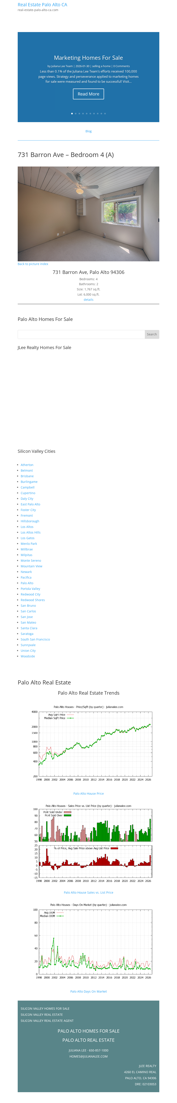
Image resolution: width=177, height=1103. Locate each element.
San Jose (27, 617)
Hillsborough (30, 521)
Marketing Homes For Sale (88, 57)
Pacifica (26, 577)
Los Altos (27, 527)
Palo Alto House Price (88, 793)
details (88, 300)
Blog (88, 131)
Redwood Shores (33, 600)
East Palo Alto (30, 504)
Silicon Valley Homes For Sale (45, 1008)
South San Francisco (35, 639)
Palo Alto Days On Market (88, 991)
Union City (28, 651)
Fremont (27, 515)
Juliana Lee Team (62, 66)
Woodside (28, 656)
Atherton (27, 465)
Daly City (27, 499)
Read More (88, 94)
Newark (26, 572)
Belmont (27, 470)
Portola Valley (30, 589)
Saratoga (27, 634)
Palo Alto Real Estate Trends (88, 692)
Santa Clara (29, 628)
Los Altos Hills (31, 532)
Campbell (28, 487)
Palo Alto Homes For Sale (45, 319)
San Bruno (28, 605)
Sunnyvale (28, 645)
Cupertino (28, 493)
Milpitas (26, 555)
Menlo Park (29, 544)
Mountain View (31, 566)
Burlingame (29, 482)
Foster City (28, 510)
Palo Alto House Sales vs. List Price (88, 892)
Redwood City (30, 594)
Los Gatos (28, 538)
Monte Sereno (31, 560)
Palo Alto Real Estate (44, 682)
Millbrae (27, 549)
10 (105, 113)
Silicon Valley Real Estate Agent (47, 1021)
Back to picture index (33, 264)
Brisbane (27, 476)
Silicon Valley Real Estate (42, 1014)
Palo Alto (27, 583)
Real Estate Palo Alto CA (42, 5)
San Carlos (28, 611)
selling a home (101, 66)
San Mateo (28, 622)
